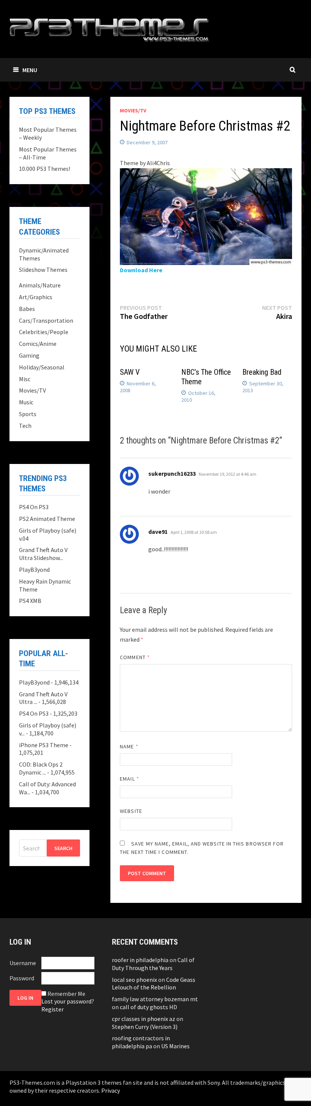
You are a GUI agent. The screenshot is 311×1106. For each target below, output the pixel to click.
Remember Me (66, 993)
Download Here (141, 270)
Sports (27, 414)
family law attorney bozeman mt (155, 999)
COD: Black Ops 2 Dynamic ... (41, 768)
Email (129, 778)
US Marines (175, 1046)
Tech (25, 425)
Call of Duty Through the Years (153, 964)
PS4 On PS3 (34, 507)
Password (21, 978)
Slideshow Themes (43, 269)
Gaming (29, 355)
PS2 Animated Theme (47, 518)
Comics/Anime (38, 343)
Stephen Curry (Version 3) (144, 1026)
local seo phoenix (134, 979)
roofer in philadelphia (140, 960)
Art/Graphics (35, 297)
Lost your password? (67, 1001)
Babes (27, 308)
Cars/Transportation (46, 320)
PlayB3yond (34, 569)
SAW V (130, 372)
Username (22, 963)
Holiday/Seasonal (41, 367)
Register (52, 1009)
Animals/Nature (40, 285)
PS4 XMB (30, 600)
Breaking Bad (261, 372)
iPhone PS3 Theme (43, 745)
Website (131, 811)
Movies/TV (133, 110)
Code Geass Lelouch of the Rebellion (153, 983)
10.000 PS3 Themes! (44, 168)
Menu (29, 70)
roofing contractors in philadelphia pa (141, 1042)
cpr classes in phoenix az (143, 1018)
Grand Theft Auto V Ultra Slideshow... (43, 554)
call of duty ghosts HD (148, 1007)
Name (129, 746)
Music (26, 402)
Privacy (110, 1090)
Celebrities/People (43, 332)
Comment (135, 657)
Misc (24, 379)
